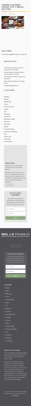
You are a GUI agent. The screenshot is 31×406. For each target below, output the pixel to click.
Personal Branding (9, 129)
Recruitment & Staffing (10, 131)
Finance (6, 109)
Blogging (6, 96)
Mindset (6, 126)
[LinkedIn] (19, 246)
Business (6, 99)
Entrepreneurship (9, 106)
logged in (12, 54)
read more (9, 185)
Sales (5, 134)
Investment (7, 116)
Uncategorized (8, 141)
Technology (7, 139)
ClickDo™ (24, 391)
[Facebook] (12, 246)
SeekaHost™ (15, 395)
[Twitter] (15, 246)
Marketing (7, 121)
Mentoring (7, 124)
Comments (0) (12, 14)
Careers (6, 104)
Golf (5, 111)
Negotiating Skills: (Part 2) (11, 85)
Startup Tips (7, 136)
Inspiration (7, 114)
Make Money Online (9, 119)
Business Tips (7, 101)
